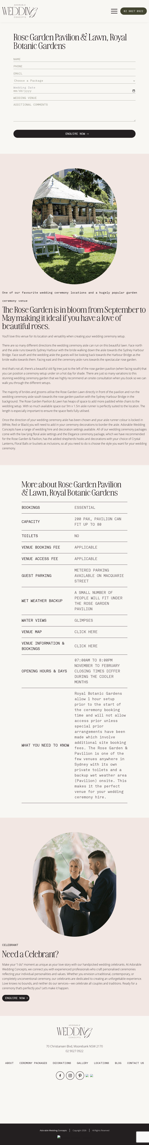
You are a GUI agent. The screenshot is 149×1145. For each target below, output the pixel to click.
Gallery (82, 1063)
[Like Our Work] (74, 1137)
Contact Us (135, 1063)
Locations (101, 1063)
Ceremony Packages (33, 1063)
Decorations (62, 1063)
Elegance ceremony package (86, 434)
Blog (118, 1063)
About (9, 1063)
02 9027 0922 (74, 1051)
